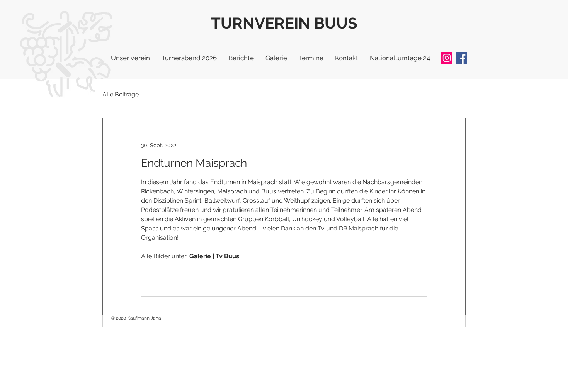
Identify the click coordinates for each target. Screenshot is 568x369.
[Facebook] (461, 58)
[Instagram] (446, 58)
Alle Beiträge (120, 94)
